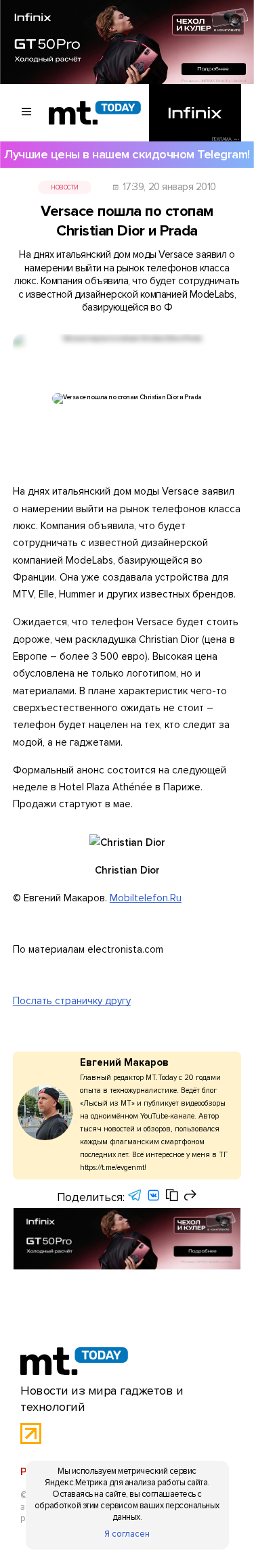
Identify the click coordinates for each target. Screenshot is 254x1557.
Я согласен (127, 1534)
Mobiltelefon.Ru (146, 898)
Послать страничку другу (72, 1001)
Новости (65, 187)
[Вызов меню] (27, 112)
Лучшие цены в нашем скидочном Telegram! (127, 154)
